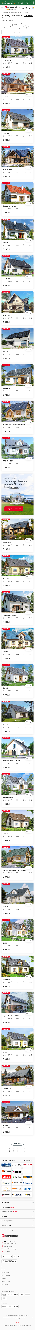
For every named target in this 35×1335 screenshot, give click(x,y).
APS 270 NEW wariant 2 (11, 761)
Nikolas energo (8, 170)
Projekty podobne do (17, 16)
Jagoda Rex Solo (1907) (11, 1016)
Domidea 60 (14, 12)
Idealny (5, 243)
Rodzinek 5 (7, 60)
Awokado (6, 979)
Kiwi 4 (5, 1052)
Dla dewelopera (5, 1276)
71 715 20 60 (9, 1241)
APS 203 (6, 907)
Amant (5, 652)
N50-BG (6, 352)
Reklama (3, 1278)
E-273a (5, 725)
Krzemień (6, 315)
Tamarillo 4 (7, 688)
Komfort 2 (6, 279)
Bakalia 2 (6, 834)
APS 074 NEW (8, 461)
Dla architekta (5, 1273)
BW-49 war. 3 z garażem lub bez (14, 870)
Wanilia (5, 1125)
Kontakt (3, 1267)
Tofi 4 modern (8, 797)
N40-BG (6, 133)
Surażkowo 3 (7, 542)
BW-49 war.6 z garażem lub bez (14, 425)
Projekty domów (6, 12)
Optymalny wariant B (10, 206)
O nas (3, 1270)
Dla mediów (4, 1284)
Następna (17, 1144)
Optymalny (6, 388)
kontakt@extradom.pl (10, 1249)
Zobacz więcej (28, 1160)
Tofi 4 (5, 943)
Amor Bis (6, 579)
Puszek (5, 97)
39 (24, 1150)
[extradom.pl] (11, 7)
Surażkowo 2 (7, 1089)
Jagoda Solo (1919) (10, 615)
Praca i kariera (5, 1281)
